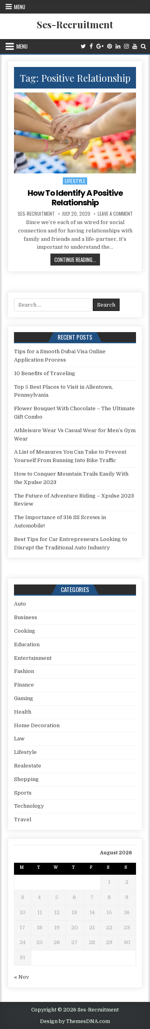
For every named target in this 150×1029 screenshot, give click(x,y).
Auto (20, 604)
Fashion (24, 671)
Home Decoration (37, 725)
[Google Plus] (100, 46)
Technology (29, 806)
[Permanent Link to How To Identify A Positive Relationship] (75, 132)
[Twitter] (83, 46)
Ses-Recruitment (75, 24)
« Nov (21, 977)
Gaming (23, 698)
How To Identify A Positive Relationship (75, 197)
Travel (22, 819)
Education (27, 644)
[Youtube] (134, 46)
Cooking (24, 631)
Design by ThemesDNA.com (75, 1021)
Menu (19, 7)
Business (25, 617)
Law (19, 739)
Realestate (27, 766)
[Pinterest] (109, 46)
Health (22, 712)
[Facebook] (91, 46)
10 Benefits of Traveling (44, 373)
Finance (24, 685)
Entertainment (33, 658)
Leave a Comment (115, 213)
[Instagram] (126, 46)
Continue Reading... (77, 260)
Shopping (26, 779)
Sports (23, 793)
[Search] (143, 46)
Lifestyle (75, 180)
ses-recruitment (36, 213)
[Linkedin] (118, 46)
